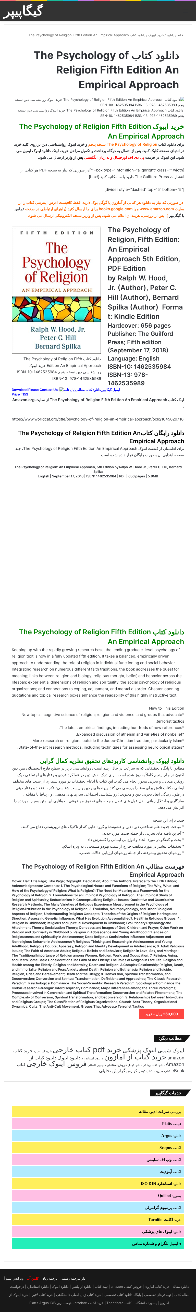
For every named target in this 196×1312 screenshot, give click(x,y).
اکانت (170, 1147)
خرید (164, 1219)
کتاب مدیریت (162, 1071)
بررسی (160, 1111)
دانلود (171, 35)
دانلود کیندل (135, 1065)
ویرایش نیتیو (14, 1278)
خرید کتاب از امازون (135, 1056)
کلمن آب (33, 1278)
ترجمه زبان (49, 1278)
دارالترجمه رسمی (72, 1278)
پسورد (169, 1195)
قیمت (171, 1123)
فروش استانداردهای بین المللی (107, 1065)
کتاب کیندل (145, 1071)
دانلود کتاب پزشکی (154, 1065)
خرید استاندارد (43, 1051)
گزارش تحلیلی (112, 1070)
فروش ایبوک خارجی (57, 1063)
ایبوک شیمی (171, 1050)
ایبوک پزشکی (139, 1050)
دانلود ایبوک (68, 1058)
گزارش (131, 1071)
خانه (180, 35)
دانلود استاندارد (92, 1058)
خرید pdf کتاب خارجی (87, 1049)
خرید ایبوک (156, 35)
